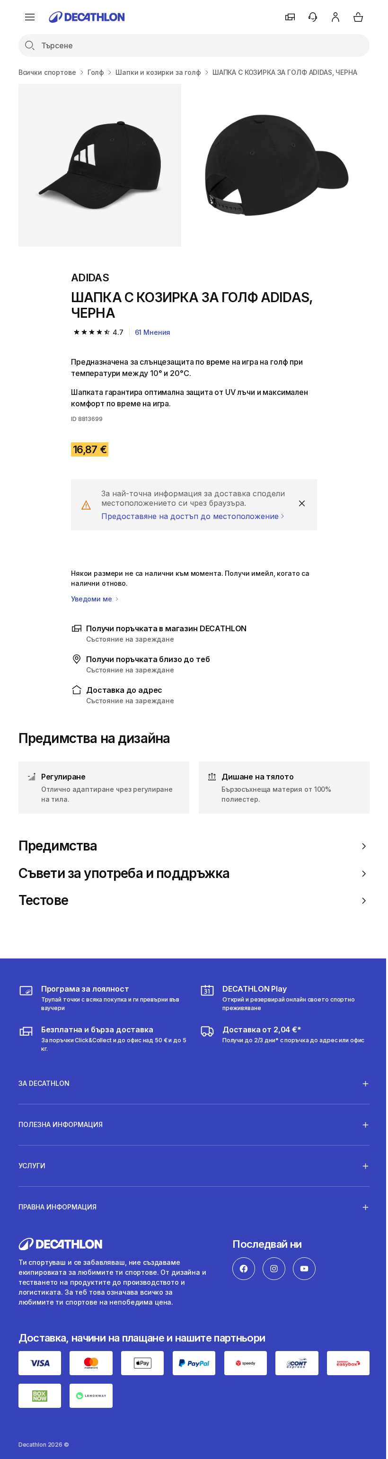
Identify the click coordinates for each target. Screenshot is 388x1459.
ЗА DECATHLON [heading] (44, 1083)
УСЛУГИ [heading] (31, 1166)
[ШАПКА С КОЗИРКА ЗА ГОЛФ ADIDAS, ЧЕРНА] (99, 165)
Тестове (43, 900)
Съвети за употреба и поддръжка (124, 873)
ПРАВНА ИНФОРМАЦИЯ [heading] (57, 1207)
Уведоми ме (92, 599)
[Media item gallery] (194, 165)
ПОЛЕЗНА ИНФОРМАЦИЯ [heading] (60, 1124)
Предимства (57, 846)
